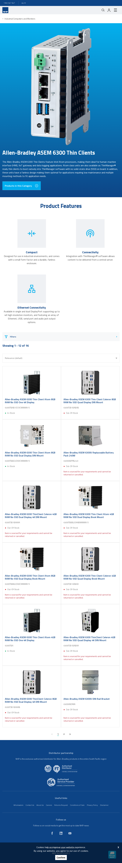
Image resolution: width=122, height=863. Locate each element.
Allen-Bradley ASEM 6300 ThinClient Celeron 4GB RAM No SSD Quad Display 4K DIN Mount (89, 639)
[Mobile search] (103, 10)
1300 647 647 (9, 2)
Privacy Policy (92, 805)
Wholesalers (18, 805)
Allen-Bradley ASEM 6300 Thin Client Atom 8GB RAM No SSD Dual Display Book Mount (30, 577)
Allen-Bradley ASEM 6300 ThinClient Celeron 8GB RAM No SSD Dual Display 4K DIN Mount (31, 700)
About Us (40, 805)
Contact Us (30, 805)
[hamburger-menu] (115, 10)
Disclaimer (104, 805)
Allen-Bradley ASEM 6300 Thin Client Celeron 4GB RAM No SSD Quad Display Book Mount (90, 577)
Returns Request (61, 805)
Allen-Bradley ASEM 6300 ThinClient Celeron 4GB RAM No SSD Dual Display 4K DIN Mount (31, 516)
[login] (109, 10)
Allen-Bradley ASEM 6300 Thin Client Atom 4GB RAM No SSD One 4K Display (30, 639)
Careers (49, 805)
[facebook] (52, 833)
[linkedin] (61, 833)
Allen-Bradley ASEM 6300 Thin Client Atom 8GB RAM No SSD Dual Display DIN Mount (30, 454)
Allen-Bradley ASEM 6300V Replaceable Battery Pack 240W (89, 454)
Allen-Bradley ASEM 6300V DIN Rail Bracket (87, 698)
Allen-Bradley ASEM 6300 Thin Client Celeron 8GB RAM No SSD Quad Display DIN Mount (90, 401)
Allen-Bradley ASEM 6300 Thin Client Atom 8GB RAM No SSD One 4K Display (30, 401)
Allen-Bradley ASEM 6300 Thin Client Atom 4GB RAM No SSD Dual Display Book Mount (89, 516)
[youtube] (69, 833)
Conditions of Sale (77, 805)
